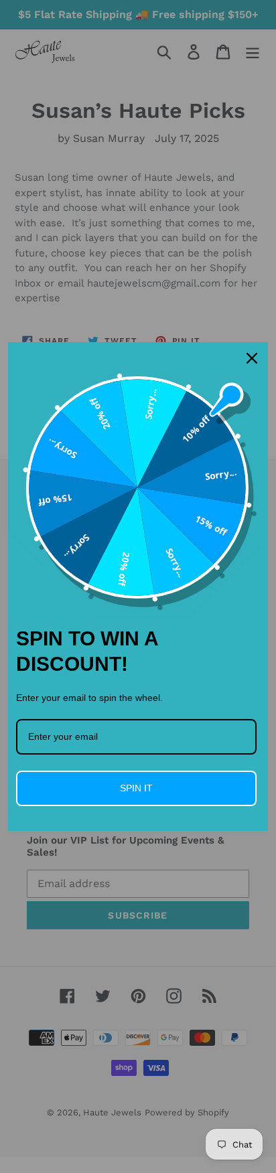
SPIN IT (136, 788)
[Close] (252, 358)
